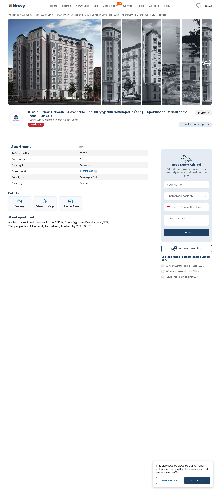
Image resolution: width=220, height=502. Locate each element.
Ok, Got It (197, 480)
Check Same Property (195, 124)
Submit (186, 232)
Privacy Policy (169, 480)
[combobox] (183, 196)
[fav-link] (199, 6)
